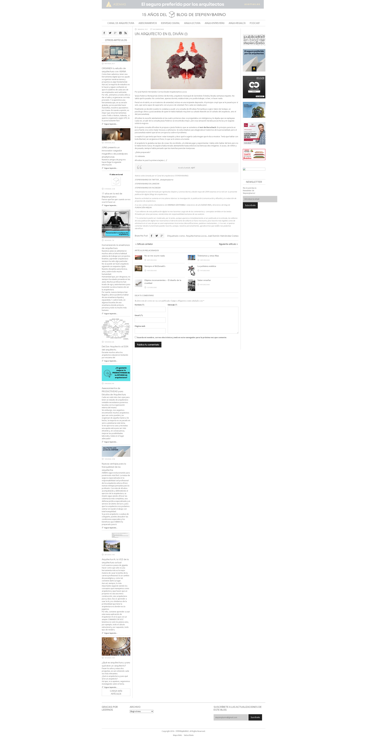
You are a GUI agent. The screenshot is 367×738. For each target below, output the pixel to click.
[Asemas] (183, 4)
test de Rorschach (207, 127)
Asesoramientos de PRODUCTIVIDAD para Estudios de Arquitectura (114, 391)
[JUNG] (254, 86)
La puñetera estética (206, 266)
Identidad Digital (170, 23)
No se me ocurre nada (154, 256)
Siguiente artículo (227, 244)
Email (139, 315)
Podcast (255, 23)
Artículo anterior (145, 244)
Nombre (139, 304)
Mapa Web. (177, 735)
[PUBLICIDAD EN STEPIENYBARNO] (254, 39)
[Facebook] (151, 235)
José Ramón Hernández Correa (223, 235)
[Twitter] (156, 235)
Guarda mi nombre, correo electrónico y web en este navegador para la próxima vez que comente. (182, 337)
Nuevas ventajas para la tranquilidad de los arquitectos (114, 466)
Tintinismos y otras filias (208, 256)
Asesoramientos (147, 23)
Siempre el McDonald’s (154, 266)
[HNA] (254, 133)
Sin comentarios (158, 29)
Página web (140, 326)
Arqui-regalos (237, 23)
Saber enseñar (204, 280)
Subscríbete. (189, 735)
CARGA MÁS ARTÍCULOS (116, 692)
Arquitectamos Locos (178, 92)
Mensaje (172, 304)
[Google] (161, 235)
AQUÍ (193, 168)
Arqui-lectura (192, 23)
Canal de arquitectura (120, 23)
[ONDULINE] (254, 154)
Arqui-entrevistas (214, 23)
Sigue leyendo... (110, 124)
